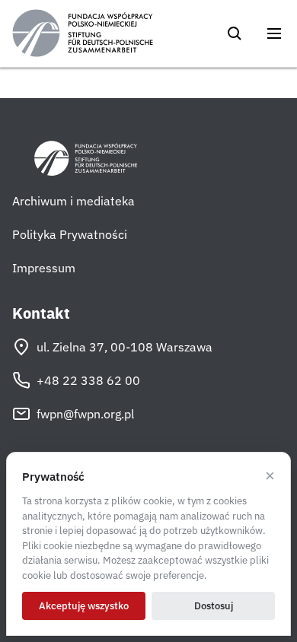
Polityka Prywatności (69, 234)
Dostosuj (213, 605)
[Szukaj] (234, 33)
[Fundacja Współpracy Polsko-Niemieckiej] (82, 33)
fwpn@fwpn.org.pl (85, 413)
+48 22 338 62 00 (88, 380)
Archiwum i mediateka (73, 200)
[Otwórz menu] (274, 33)
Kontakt (41, 313)
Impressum (43, 267)
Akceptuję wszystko (84, 605)
